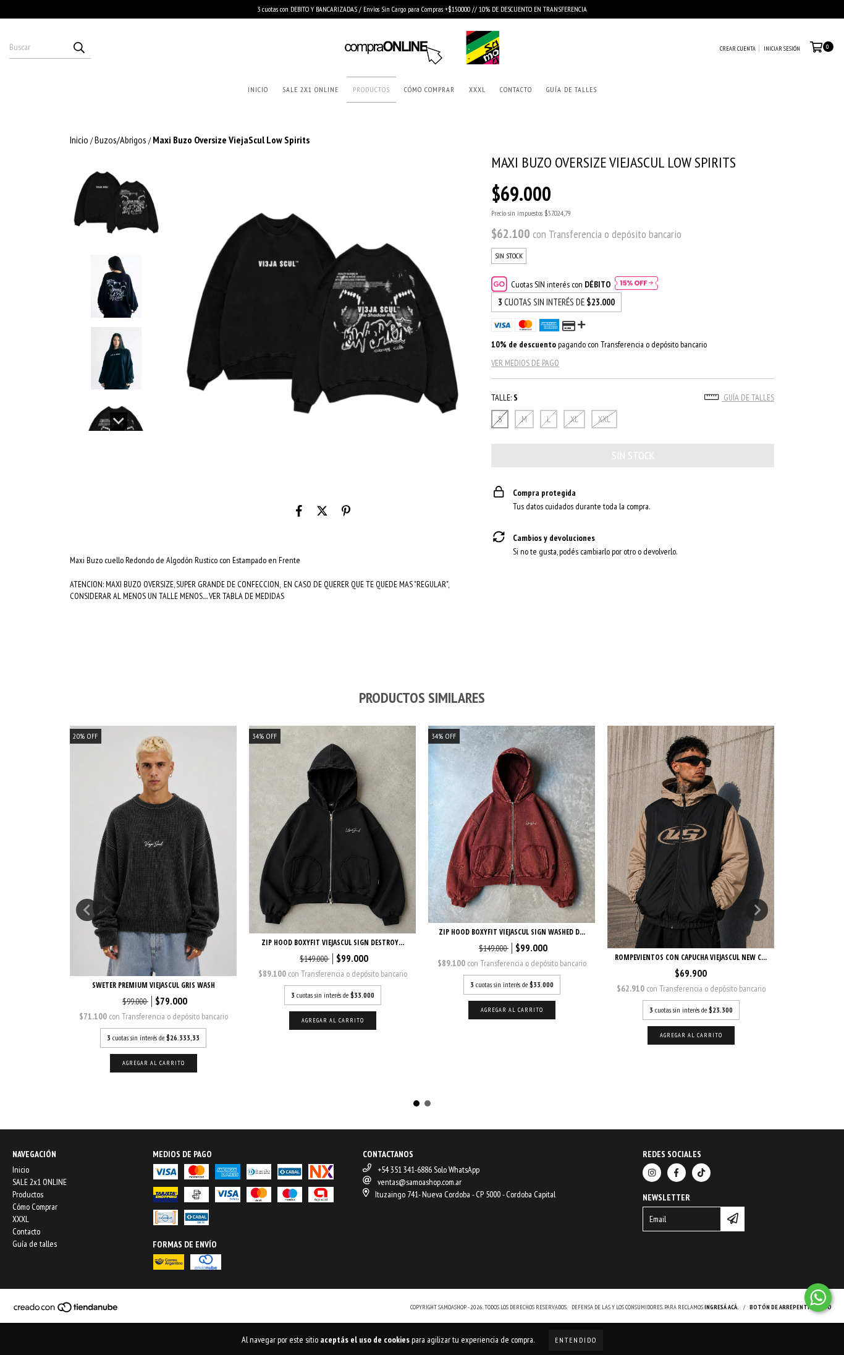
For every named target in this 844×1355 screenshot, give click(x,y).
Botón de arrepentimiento (790, 1307)
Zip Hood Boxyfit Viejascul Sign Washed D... (512, 932)
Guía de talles (571, 89)
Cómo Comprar (429, 89)
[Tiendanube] (66, 1311)
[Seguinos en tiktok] (701, 1172)
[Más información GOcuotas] (636, 284)
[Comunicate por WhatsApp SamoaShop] (818, 1297)
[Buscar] (78, 47)
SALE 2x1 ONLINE (310, 89)
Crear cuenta (738, 49)
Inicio (258, 89)
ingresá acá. (721, 1307)
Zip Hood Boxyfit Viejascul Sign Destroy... (332, 942)
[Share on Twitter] (322, 511)
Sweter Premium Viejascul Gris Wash (153, 985)
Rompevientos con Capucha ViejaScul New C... (691, 957)
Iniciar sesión (782, 49)
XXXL (477, 89)
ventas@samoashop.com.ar (420, 1181)
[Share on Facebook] (299, 511)
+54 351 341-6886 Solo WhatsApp (428, 1169)
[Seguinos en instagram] (652, 1172)
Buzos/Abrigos (120, 140)
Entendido (576, 1339)
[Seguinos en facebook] (676, 1172)
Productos (371, 89)
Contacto (516, 89)
